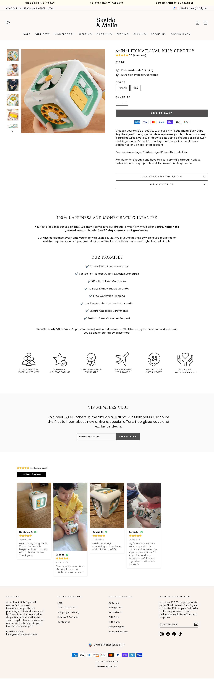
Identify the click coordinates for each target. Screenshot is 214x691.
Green (123, 88)
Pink (135, 88)
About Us (158, 34)
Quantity (123, 97)
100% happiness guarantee (162, 176)
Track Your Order (66, 607)
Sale (26, 34)
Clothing (104, 34)
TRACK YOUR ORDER (34, 8)
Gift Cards (114, 622)
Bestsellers (115, 612)
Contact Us (63, 622)
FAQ (51, 8)
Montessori (64, 34)
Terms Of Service (118, 631)
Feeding (123, 34)
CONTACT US (13, 8)
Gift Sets (42, 34)
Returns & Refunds (67, 617)
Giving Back (181, 34)
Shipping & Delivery (68, 612)
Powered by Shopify (107, 666)
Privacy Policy (116, 626)
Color (121, 82)
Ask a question (161, 184)
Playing (140, 34)
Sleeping (85, 34)
